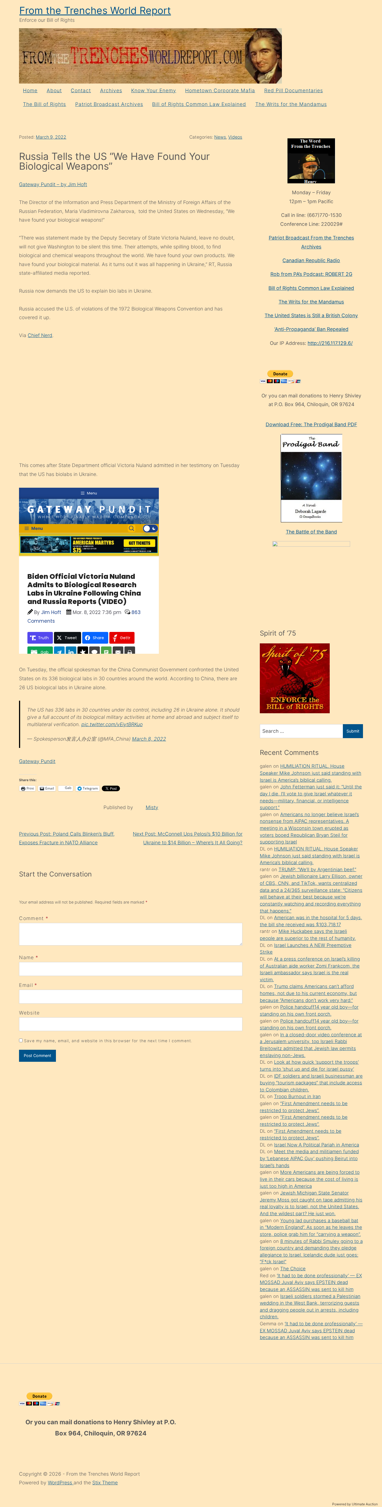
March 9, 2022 (51, 137)
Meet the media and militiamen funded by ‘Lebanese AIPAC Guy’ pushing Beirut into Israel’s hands (309, 1158)
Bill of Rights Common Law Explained (199, 104)
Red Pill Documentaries (293, 90)
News (220, 137)
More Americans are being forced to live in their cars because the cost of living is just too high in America (310, 1179)
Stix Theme (105, 1482)
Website (29, 1013)
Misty (152, 807)
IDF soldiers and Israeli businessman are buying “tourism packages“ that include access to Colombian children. (311, 1083)
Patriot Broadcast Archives (109, 104)
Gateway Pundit (37, 761)
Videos (235, 137)
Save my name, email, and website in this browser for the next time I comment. (108, 1040)
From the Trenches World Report (95, 10)
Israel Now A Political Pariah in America (316, 1145)
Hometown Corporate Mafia (220, 90)
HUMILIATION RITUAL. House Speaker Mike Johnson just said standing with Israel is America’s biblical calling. (310, 773)
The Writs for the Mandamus (291, 104)
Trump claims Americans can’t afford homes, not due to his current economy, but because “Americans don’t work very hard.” (308, 993)
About (54, 90)
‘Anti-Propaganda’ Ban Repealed (311, 329)
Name (26, 957)
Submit (352, 731)
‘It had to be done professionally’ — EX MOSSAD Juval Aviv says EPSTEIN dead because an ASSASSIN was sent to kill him (311, 1282)
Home (30, 90)
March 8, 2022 (149, 739)
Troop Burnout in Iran (297, 1096)
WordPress (61, 1482)
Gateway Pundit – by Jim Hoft (53, 184)
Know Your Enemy (153, 90)
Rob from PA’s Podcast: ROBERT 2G (311, 274)
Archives (111, 90)
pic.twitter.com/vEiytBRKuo (112, 724)
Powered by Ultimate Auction (355, 1504)
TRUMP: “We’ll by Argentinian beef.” (317, 869)
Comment (33, 918)
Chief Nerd (40, 335)
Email (26, 985)
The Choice (293, 1268)
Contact (81, 90)
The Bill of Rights (44, 104)
